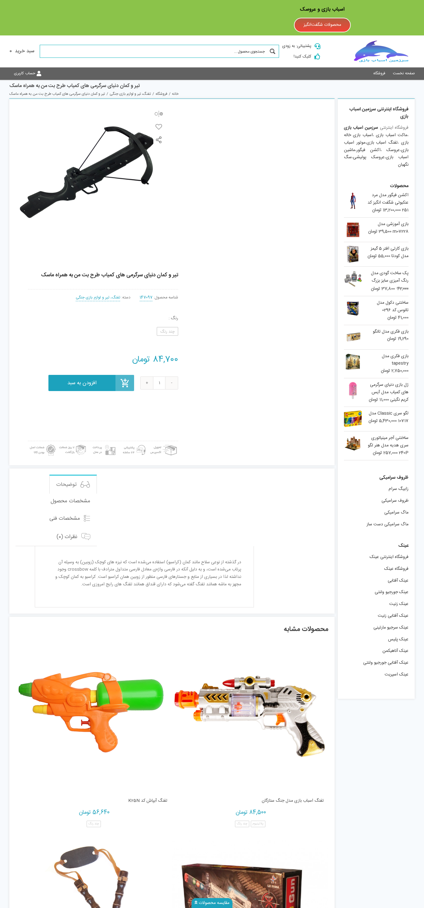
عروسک (393, 150)
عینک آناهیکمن (395, 651)
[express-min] (164, 443)
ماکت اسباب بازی (391, 135)
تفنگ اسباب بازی (382, 142)
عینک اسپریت (396, 674)
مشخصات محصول (70, 501)
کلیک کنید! (302, 56)
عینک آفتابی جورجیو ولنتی (385, 662)
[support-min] (133, 443)
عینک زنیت (398, 604)
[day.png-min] (72, 443)
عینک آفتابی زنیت (393, 616)
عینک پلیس (398, 639)
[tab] (73, 484)
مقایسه (158, 113)
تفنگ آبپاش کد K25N (147, 800)
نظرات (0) (67, 536)
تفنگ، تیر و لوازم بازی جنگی (98, 297)
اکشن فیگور (368, 150)
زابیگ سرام (398, 489)
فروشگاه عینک (396, 569)
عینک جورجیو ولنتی (391, 592)
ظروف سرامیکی (394, 501)
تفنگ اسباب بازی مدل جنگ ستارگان (293, 800)
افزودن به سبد (82, 383)
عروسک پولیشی (369, 157)
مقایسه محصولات (213, 903)
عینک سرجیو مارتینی (390, 627)
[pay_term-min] (103, 443)
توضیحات (67, 484)
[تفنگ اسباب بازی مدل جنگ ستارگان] (250, 715)
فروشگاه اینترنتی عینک (389, 557)
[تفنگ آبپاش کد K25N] (94, 715)
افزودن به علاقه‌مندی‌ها (158, 126)
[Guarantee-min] (42, 443)
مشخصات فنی (65, 518)
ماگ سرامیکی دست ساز (387, 524)
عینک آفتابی (398, 580)
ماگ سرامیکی (396, 512)
